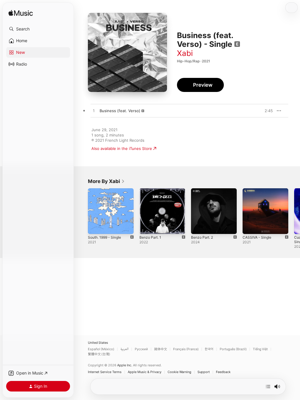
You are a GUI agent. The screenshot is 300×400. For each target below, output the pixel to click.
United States (98, 342)
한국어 (209, 349)
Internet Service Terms (105, 372)
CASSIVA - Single (257, 237)
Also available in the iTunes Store (121, 148)
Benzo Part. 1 (150, 237)
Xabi (185, 53)
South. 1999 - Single (104, 237)
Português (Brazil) (233, 349)
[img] (20, 13)
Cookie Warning (179, 372)
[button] (38, 29)
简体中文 (160, 349)
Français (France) (186, 349)
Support (203, 372)
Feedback (223, 372)
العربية (124, 349)
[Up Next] (268, 386)
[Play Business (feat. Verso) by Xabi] (94, 111)
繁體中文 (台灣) (99, 354)
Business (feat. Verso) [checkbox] (120, 110)
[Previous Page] (82, 211)
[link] (106, 181)
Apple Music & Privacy (144, 372)
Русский (141, 349)
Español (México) (101, 349)
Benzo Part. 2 (202, 237)
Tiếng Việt (260, 349)
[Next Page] (294, 211)
